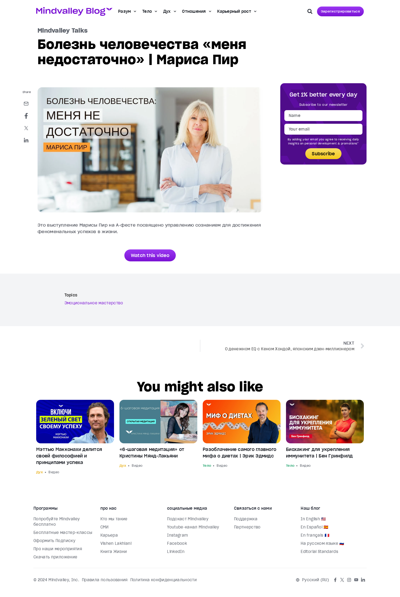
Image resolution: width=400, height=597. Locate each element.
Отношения (194, 11)
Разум (124, 11)
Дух (167, 11)
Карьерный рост (234, 11)
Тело (147, 11)
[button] (310, 11)
